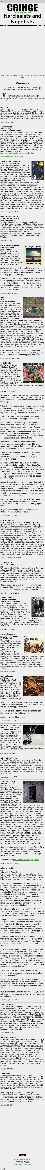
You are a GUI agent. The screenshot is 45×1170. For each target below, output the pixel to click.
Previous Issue (18, 12)
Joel (2, 122)
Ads (22, 77)
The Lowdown (19, 75)
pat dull (3, 671)
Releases (27, 75)
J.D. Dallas (4, 293)
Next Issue (27, 12)
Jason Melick (5, 593)
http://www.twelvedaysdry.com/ (26, 860)
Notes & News (9, 75)
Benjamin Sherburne (7, 157)
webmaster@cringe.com (22, 1164)
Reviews (33, 75)
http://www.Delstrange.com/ (10, 231)
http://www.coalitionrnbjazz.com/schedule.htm (17, 153)
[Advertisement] (22, 50)
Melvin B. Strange (6, 557)
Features (40, 75)
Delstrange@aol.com (8, 233)
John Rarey (4, 777)
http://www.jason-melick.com (12, 589)
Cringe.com (27, 1159)
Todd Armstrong (6, 358)
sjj (2, 240)
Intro (2, 75)
